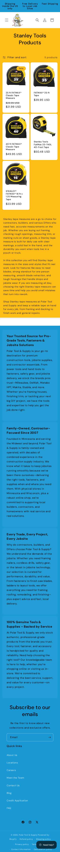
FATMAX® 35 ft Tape (42, 94)
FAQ (9, 808)
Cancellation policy (43, 849)
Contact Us (13, 785)
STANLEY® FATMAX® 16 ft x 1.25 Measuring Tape (14, 195)
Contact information (21, 849)
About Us (12, 755)
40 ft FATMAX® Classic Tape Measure (14, 147)
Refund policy (26, 839)
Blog (9, 792)
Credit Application (17, 800)
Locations (12, 762)
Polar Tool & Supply (28, 835)
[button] (6, 20)
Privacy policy (22, 844)
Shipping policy (43, 839)
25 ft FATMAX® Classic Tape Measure (13, 95)
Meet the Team (15, 777)
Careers (11, 770)
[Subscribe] (49, 737)
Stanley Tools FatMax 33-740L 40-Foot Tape (43, 144)
